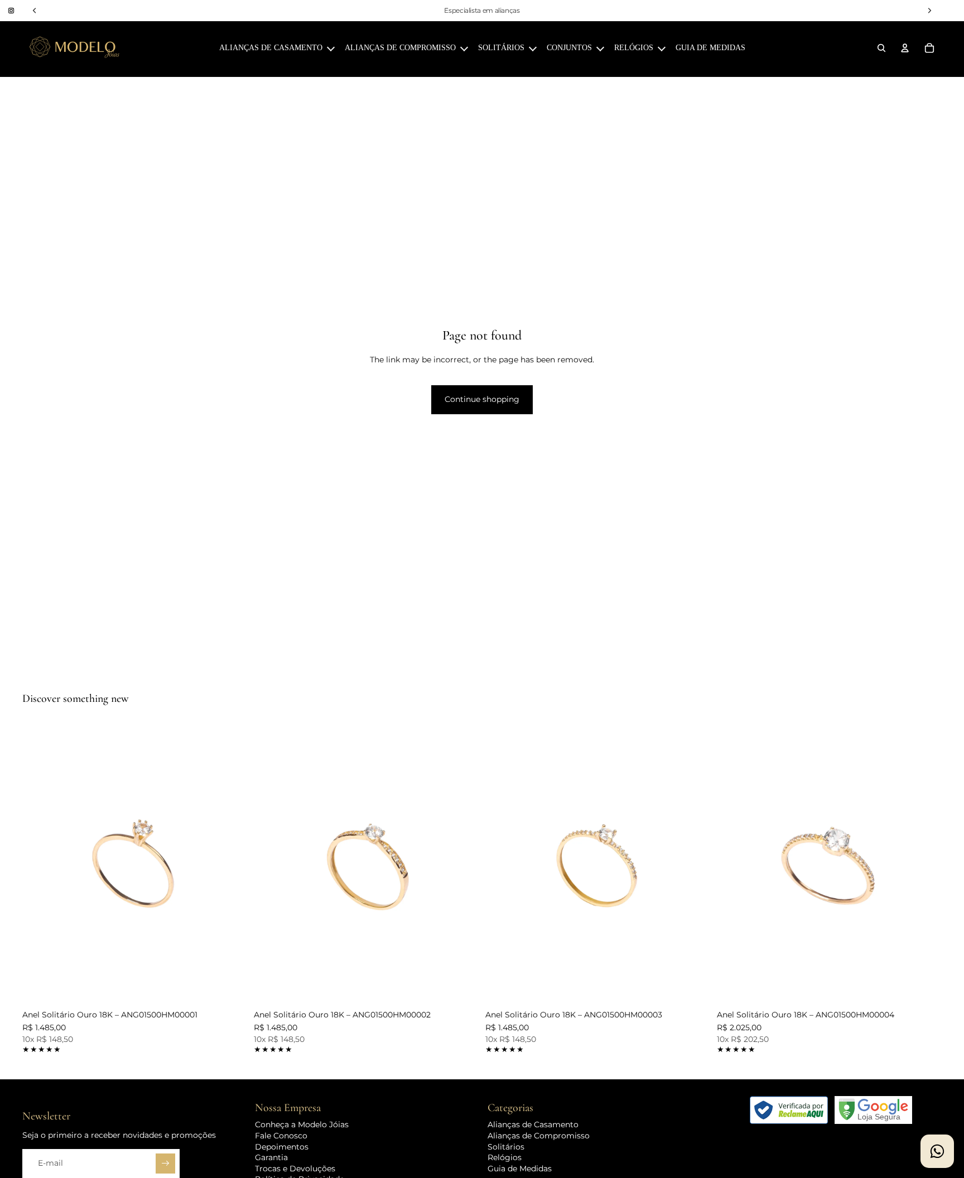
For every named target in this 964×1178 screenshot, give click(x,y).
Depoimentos (282, 1147)
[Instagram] (11, 10)
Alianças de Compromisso (539, 1136)
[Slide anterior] (39, 864)
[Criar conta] (166, 1164)
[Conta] (905, 48)
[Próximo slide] (230, 864)
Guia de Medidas (520, 1169)
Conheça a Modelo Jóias (302, 1125)
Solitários (506, 1147)
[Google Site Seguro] (873, 1110)
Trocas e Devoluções (295, 1169)
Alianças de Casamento (533, 1125)
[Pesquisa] (881, 48)
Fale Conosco (281, 1136)
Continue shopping (482, 399)
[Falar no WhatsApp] (937, 1151)
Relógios (505, 1157)
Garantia (271, 1157)
